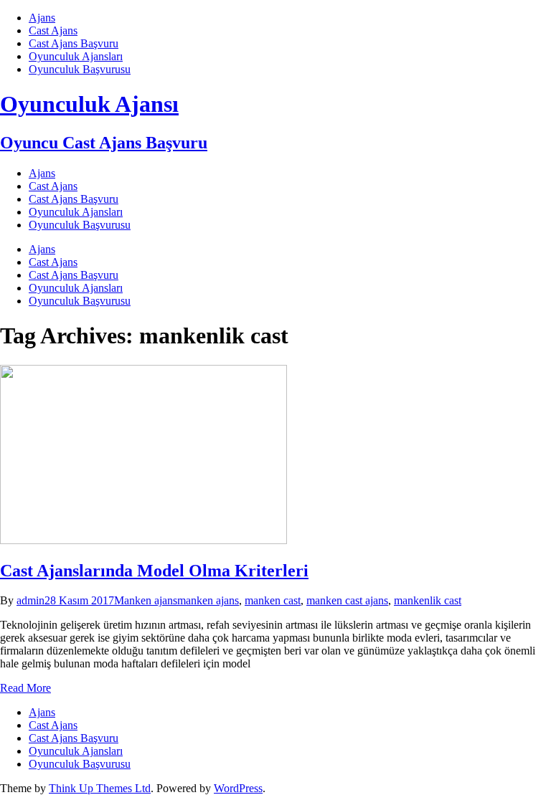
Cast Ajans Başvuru (73, 43)
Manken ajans (145, 600)
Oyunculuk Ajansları (76, 56)
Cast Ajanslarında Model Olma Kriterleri (154, 570)
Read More (25, 688)
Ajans (42, 17)
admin (30, 600)
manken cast (273, 600)
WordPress (238, 788)
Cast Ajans (53, 30)
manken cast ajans (347, 600)
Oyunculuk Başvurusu (80, 69)
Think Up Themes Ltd (100, 788)
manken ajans (208, 600)
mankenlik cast (427, 600)
